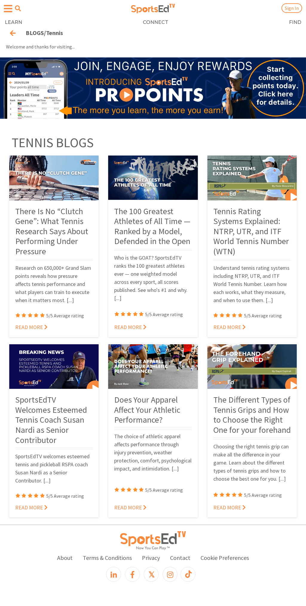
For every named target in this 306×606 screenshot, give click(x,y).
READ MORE (29, 327)
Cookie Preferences (225, 557)
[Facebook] (132, 574)
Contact (180, 557)
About (65, 557)
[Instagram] (170, 574)
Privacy (151, 557)
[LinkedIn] (114, 574)
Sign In (292, 8)
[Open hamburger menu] (8, 9)
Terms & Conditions (107, 557)
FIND (295, 22)
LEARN (13, 22)
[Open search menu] (18, 8)
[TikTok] (187, 574)
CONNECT (155, 22)
